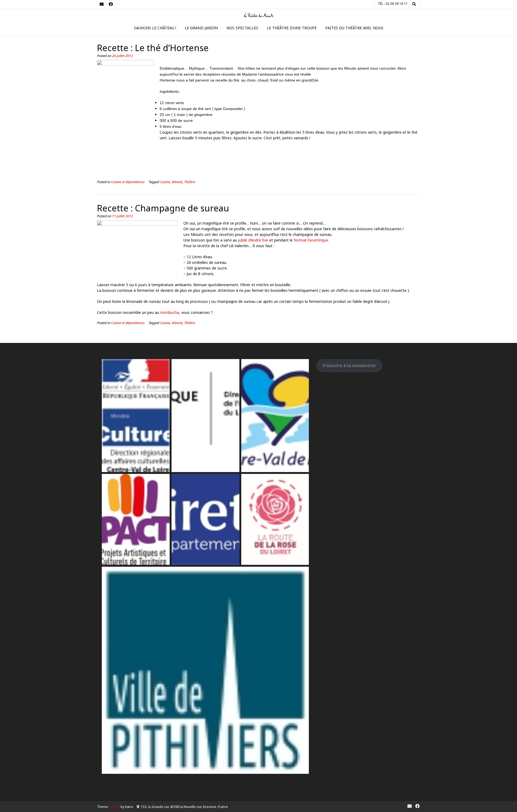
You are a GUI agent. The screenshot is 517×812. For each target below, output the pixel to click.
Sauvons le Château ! (155, 27)
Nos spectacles (242, 27)
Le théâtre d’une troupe (292, 27)
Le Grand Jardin (201, 27)
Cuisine (165, 182)
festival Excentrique (311, 240)
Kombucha (169, 312)
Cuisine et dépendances (128, 182)
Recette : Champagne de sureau (163, 208)
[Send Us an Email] (101, 4)
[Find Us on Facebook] (110, 4)
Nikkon (114, 806)
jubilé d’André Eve (253, 240)
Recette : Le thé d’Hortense (153, 48)
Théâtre (189, 182)
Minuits (177, 182)
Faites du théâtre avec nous (354, 27)
